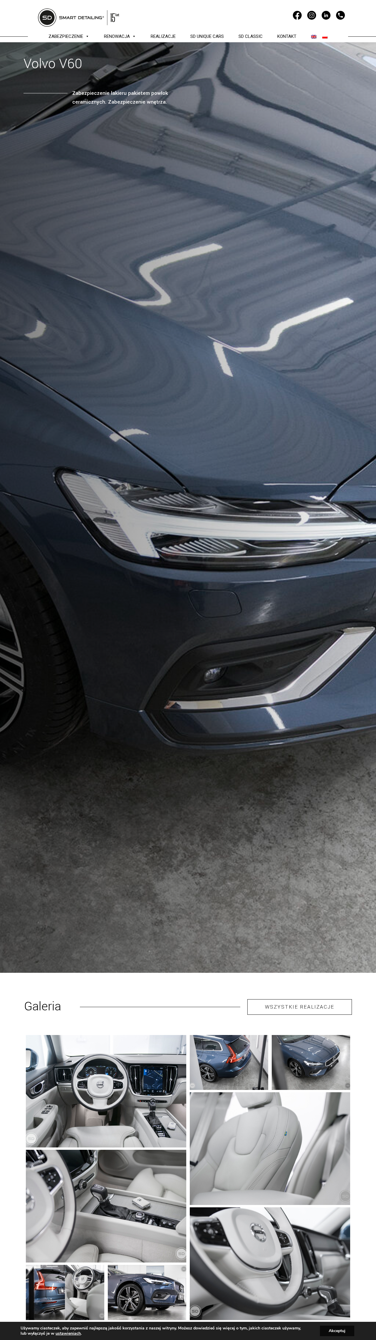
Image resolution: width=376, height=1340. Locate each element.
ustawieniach (68, 1333)
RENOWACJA (117, 36)
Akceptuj (337, 1331)
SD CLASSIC (251, 36)
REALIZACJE (163, 36)
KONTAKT (286, 36)
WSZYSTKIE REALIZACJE (299, 1007)
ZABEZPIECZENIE (65, 36)
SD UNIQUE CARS (207, 36)
